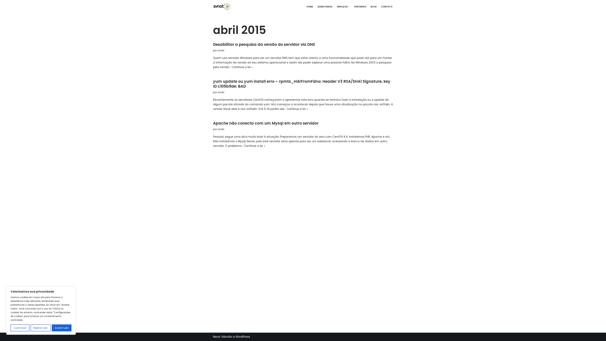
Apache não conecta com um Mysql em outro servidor (265, 123)
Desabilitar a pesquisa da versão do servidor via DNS (264, 44)
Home (310, 6)
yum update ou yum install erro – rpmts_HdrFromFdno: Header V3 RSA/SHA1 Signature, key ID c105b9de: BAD (301, 84)
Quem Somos (324, 6)
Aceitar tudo (61, 327)
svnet (221, 50)
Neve (216, 337)
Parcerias (360, 6)
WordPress (243, 337)
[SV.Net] (223, 7)
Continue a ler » (242, 67)
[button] (349, 6)
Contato (386, 6)
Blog (374, 6)
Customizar (20, 327)
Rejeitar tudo (40, 327)
